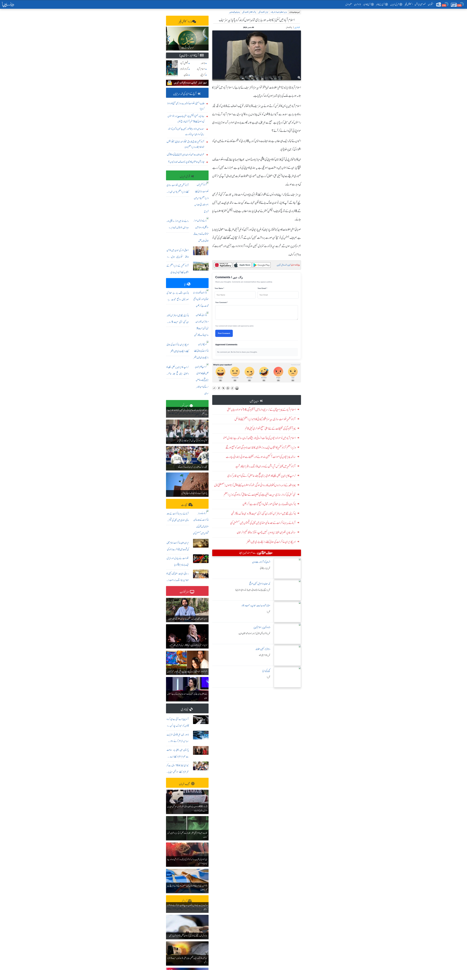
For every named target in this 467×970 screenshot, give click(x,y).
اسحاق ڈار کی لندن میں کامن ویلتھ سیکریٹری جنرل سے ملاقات (178, 257)
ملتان (186, 74)
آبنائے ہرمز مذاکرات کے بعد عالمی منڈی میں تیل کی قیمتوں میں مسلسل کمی (178, 520)
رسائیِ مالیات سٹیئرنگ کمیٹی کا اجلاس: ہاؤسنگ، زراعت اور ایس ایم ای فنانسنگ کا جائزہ (178, 580)
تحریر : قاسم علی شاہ (264, 655)
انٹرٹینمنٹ (184, 592)
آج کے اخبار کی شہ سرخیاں (185, 94)
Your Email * (262, 288)
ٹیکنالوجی (185, 709)
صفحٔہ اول (349, 4)
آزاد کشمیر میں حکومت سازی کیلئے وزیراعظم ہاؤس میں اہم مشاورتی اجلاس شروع (178, 192)
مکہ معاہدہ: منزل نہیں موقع (259, 583)
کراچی (202, 74)
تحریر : (268, 611)
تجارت (184, 505)
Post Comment (224, 333)
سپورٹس (185, 406)
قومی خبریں (185, 176)
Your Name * (219, 288)
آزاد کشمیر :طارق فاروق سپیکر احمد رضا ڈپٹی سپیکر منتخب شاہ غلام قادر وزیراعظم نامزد (185, 144)
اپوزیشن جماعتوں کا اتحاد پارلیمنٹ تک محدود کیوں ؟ (186, 161)
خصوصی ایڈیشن (420, 4)
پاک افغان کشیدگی (249, 12)
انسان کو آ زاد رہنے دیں (261, 562)
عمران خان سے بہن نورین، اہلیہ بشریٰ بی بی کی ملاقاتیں (185, 154)
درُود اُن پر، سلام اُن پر (261, 627)
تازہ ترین (357, 4)
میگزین (430, 4)
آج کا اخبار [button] (367, 4)
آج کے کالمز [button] (380, 4)
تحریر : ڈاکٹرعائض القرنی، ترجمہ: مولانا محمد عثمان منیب (254, 633)
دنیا (185, 284)
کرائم (184, 901)
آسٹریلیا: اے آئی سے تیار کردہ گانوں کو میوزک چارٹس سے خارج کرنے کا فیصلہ (178, 726)
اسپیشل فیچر (409, 4)
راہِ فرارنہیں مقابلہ (262, 649)
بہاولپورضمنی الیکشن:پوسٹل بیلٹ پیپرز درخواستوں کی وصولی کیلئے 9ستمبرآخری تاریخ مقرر (186, 119)
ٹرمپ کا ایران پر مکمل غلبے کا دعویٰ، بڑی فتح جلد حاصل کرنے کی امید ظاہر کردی (178, 373)
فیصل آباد (184, 63)
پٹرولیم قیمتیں (234, 12)
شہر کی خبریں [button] (394, 4)
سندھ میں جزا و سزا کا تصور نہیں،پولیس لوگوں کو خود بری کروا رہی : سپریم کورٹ (186, 131)
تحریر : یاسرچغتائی (265, 568)
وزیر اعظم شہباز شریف (279, 12)
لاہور (203, 63)
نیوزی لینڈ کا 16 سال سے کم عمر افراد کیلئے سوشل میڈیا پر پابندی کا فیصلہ (178, 772)
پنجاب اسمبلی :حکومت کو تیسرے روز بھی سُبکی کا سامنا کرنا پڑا (185, 106)
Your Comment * (221, 302)
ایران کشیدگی (263, 12)
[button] (169, 38)
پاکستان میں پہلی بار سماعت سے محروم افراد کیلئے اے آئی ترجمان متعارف (178, 756)
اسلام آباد (201, 69)
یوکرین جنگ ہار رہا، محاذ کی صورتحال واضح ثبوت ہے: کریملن (178, 299)
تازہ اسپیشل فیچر (185, 22)
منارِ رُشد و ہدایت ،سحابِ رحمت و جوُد (256, 605)
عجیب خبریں (184, 784)
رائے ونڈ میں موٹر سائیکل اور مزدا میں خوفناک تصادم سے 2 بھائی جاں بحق (178, 227)
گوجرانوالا (184, 69)
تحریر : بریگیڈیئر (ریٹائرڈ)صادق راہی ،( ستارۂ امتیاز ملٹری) (253, 590)
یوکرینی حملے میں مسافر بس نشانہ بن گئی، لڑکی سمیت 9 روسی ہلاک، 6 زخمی (178, 322)
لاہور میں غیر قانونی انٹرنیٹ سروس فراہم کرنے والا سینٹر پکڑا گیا (178, 741)
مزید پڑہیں (254, 401)
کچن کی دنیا (266, 670)
